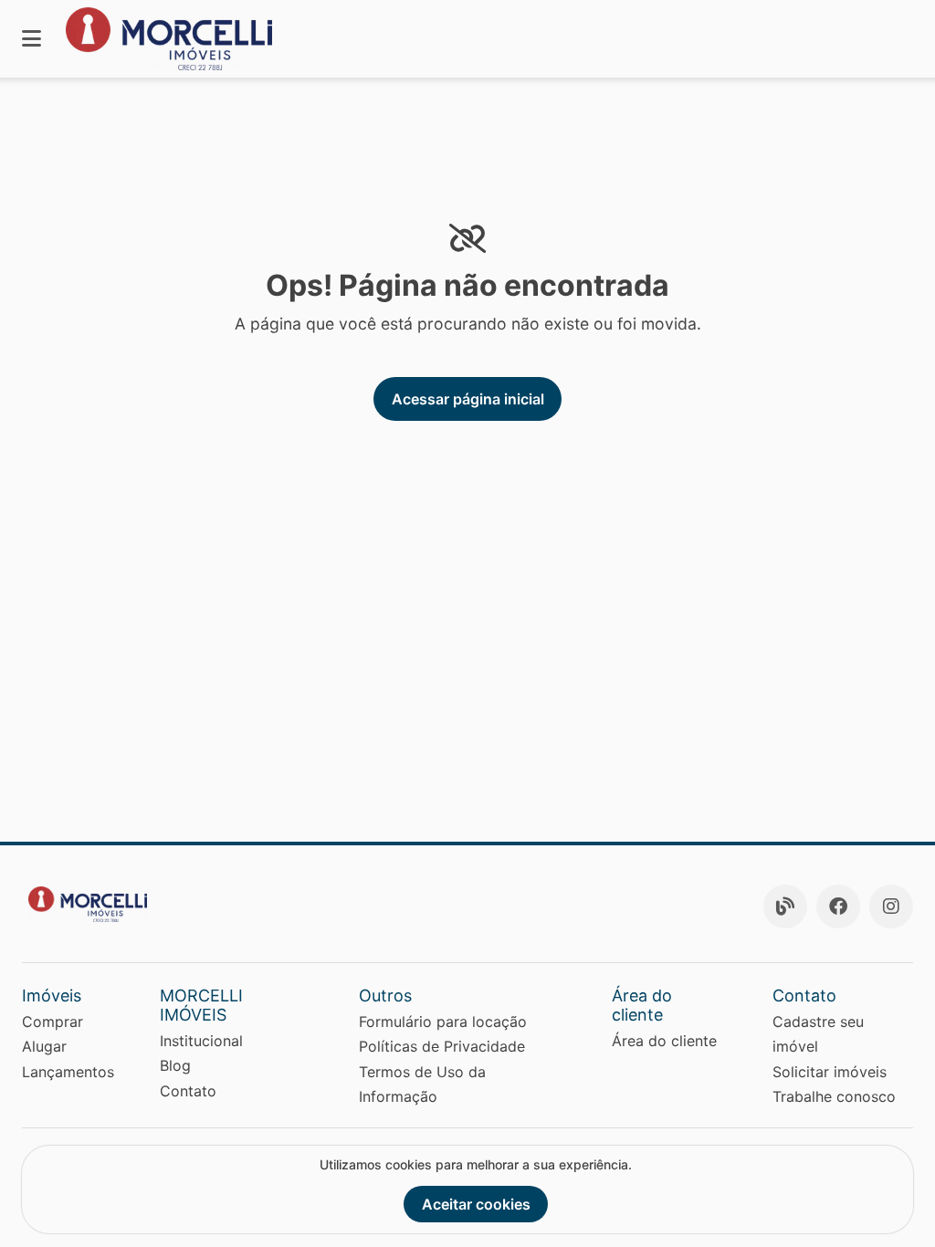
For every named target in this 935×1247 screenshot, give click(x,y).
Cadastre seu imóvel (818, 1033)
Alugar (44, 1046)
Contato (188, 1091)
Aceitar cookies (476, 1204)
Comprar (52, 1021)
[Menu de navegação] (31, 39)
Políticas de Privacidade (442, 1046)
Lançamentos (68, 1072)
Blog (175, 1065)
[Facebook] (838, 906)
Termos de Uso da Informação (422, 1084)
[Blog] (785, 906)
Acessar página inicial (468, 399)
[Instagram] (891, 906)
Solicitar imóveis (829, 1072)
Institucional (201, 1041)
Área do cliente (664, 1041)
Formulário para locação (443, 1021)
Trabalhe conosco (834, 1096)
